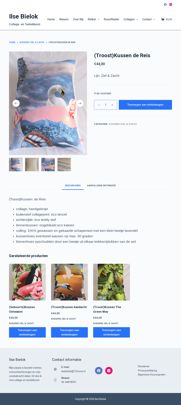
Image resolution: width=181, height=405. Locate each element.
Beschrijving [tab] (73, 185)
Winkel (92, 19)
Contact (147, 19)
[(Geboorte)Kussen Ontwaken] (27, 282)
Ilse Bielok (23, 16)
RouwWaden (111, 19)
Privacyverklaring (147, 370)
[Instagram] (170, 4)
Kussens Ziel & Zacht (123, 124)
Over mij (78, 19)
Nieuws (64, 19)
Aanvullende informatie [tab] (101, 185)
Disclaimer (144, 366)
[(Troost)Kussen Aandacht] (69, 282)
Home (51, 19)
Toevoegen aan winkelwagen (145, 104)
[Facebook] (165, 4)
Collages (129, 19)
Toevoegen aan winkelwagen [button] (27, 332)
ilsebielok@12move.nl (73, 371)
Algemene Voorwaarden (151, 374)
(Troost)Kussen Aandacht (69, 307)
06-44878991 (68, 382)
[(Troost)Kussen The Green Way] (111, 282)
